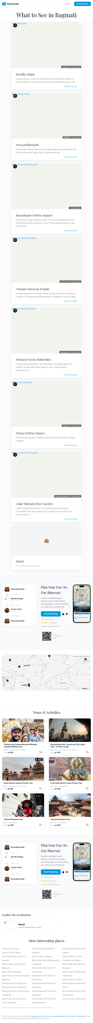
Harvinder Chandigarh (62, 496)
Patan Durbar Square (30, 433)
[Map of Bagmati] (46, 672)
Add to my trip (70, 86)
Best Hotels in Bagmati (11, 972)
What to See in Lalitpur (72, 979)
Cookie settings (81, 1016)
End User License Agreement (55, 1016)
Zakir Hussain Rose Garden (34, 503)
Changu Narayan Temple (33, 289)
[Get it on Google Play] (67, 614)
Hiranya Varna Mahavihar (33, 359)
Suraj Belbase (65, 352)
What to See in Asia (10, 949)
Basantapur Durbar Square (34, 215)
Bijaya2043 (66, 67)
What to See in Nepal (11, 953)
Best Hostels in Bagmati (42, 956)
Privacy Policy (70, 1016)
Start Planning (51, 614)
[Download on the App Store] (63, 614)
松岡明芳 (67, 137)
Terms (42, 1016)
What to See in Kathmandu (74, 999)
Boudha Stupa (25, 74)
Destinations (35, 1016)
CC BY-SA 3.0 (75, 281)
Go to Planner (82, 4)
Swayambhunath (27, 145)
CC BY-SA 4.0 (75, 67)
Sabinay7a (66, 426)
